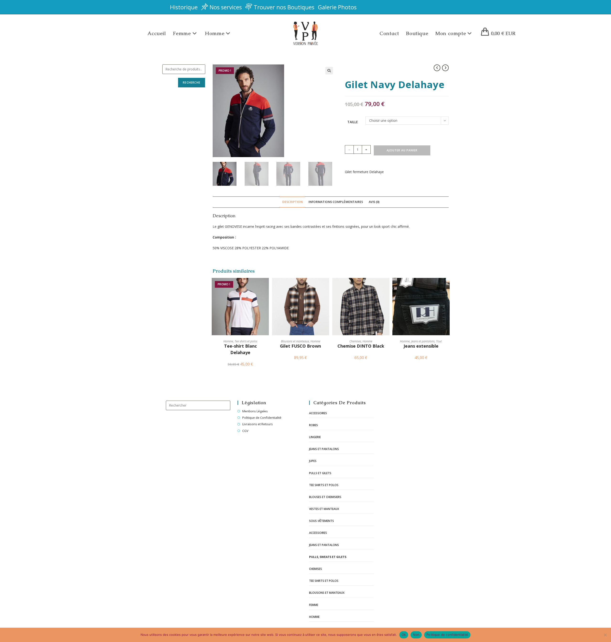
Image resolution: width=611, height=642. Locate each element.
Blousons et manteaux (295, 341)
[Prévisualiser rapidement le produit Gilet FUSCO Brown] (327, 286)
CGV (245, 431)
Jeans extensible (421, 346)
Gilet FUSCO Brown (300, 346)
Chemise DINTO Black (360, 346)
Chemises (355, 341)
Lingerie (315, 437)
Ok (404, 635)
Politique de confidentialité (447, 635)
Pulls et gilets (320, 473)
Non (416, 635)
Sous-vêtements (321, 521)
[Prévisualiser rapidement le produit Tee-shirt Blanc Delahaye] (266, 286)
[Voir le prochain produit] (445, 67)
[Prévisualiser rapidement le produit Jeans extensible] (447, 286)
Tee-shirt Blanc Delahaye (240, 349)
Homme (228, 341)
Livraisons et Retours (257, 424)
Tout (439, 341)
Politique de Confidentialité (261, 417)
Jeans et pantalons (423, 341)
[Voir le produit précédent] (437, 67)
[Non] (605, 634)
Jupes (312, 461)
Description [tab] (292, 202)
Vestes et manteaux (324, 509)
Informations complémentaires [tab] (335, 202)
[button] (329, 70)
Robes (313, 425)
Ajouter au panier (402, 150)
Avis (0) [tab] (374, 202)
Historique (184, 7)
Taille (352, 122)
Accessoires (318, 413)
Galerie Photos (337, 7)
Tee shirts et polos (246, 341)
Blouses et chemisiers (325, 497)
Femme (313, 605)
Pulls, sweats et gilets (327, 557)
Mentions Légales (255, 411)
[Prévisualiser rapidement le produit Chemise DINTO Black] (387, 286)
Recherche (191, 82)
